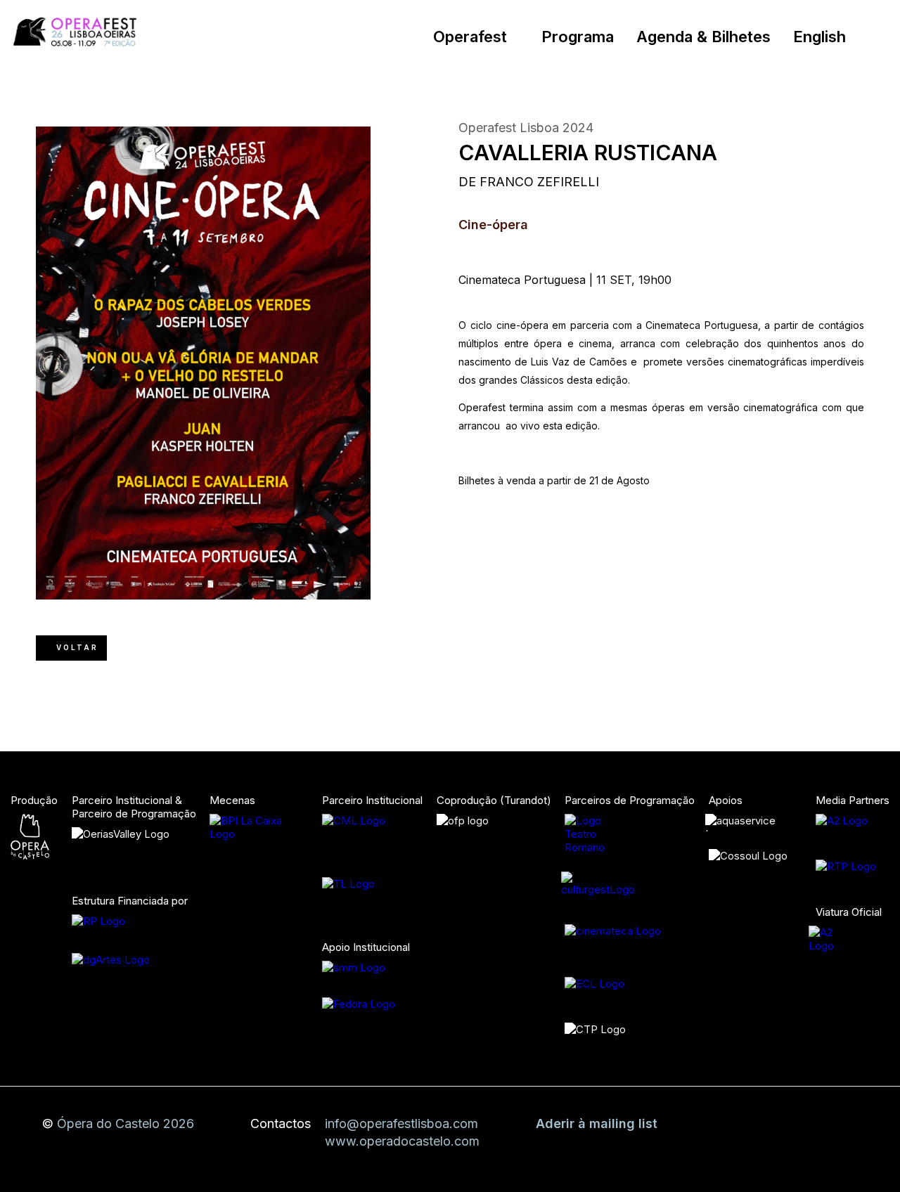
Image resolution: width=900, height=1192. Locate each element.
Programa (577, 36)
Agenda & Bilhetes (703, 36)
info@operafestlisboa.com (401, 1123)
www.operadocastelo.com (402, 1141)
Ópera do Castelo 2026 (125, 1123)
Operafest (470, 36)
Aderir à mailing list (596, 1123)
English (819, 36)
